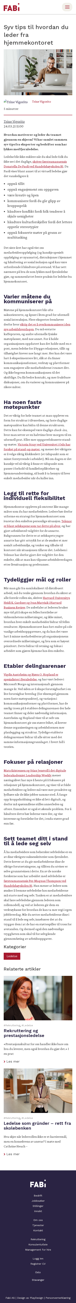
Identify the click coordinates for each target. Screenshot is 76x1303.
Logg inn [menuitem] (38, 1258)
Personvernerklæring (58, 1297)
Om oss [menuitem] (38, 1220)
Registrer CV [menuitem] (38, 1263)
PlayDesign (36, 1297)
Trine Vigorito (41, 101)
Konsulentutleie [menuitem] (38, 1244)
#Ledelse (27, 1025)
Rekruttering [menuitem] (38, 1239)
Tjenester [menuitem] (38, 1225)
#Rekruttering (12, 1025)
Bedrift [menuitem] (38, 1195)
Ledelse (12, 956)
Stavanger (38, 1279)
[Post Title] (38, 1020)
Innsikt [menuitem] (38, 1211)
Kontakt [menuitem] (38, 1230)
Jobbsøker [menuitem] (38, 1200)
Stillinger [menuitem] (38, 1205)
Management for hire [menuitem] (38, 1249)
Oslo (38, 1272)
